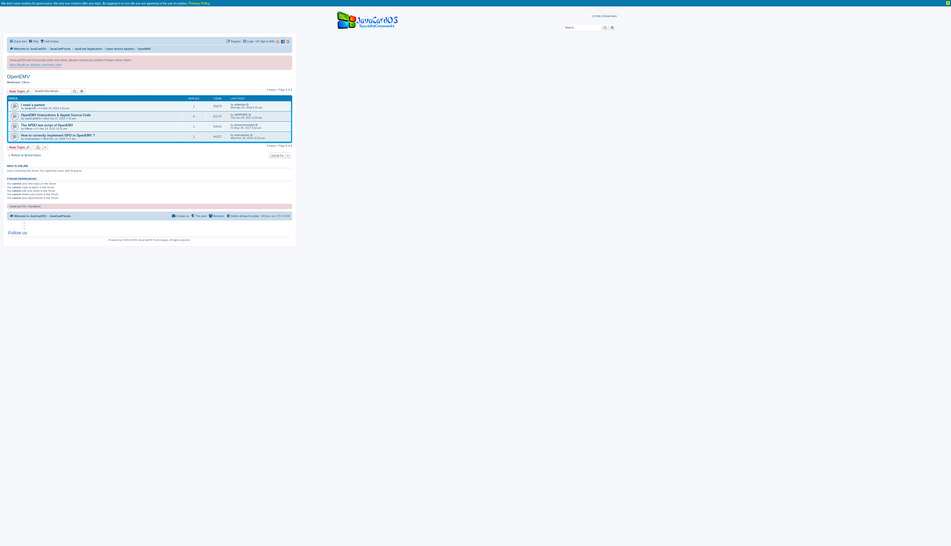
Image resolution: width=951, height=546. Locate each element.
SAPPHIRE (241, 114)
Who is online (17, 165)
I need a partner (33, 105)
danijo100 (30, 108)
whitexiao (239, 104)
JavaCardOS (33, 118)
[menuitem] (33, 41)
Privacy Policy (199, 3)
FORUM (606, 16)
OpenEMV (18, 76)
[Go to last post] (247, 104)
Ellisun (26, 82)
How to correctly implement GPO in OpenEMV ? (58, 135)
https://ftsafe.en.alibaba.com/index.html (35, 65)
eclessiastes (32, 138)
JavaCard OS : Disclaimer (25, 206)
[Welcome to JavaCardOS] (368, 19)
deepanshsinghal (244, 124)
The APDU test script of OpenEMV (47, 125)
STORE (596, 16)
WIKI (614, 16)
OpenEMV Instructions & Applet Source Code (56, 115)
